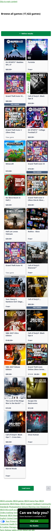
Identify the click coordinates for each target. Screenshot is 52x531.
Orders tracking (6, 512)
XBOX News (15, 503)
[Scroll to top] (48, 488)
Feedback (37, 503)
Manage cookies (16, 527)
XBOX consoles (6, 501)
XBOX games (18, 501)
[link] (15, 55)
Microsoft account (12, 509)
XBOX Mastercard (15, 515)
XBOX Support (26, 503)
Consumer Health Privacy (10, 524)
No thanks (34, 526)
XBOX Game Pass (31, 501)
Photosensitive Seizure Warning (22, 506)
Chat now (34, 521)
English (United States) (9, 518)
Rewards (3, 515)
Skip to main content (8, 1)
